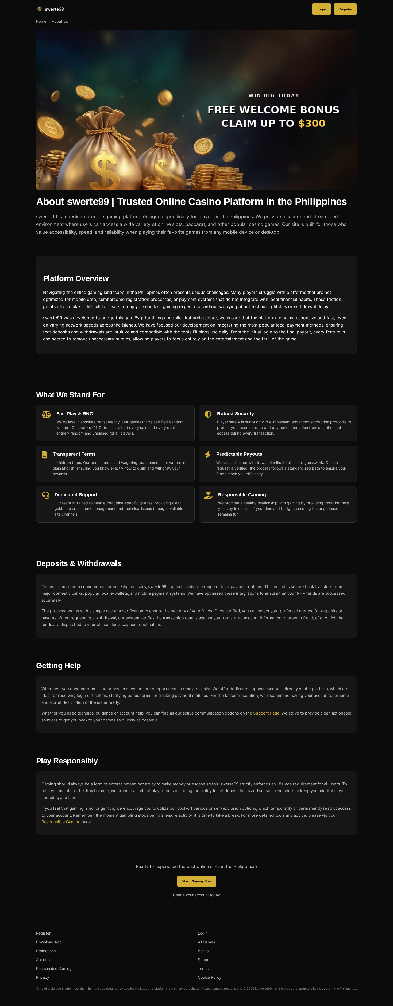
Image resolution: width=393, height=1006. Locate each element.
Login (321, 9)
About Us (44, 959)
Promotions (46, 951)
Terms (203, 968)
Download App (49, 942)
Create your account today (196, 895)
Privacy (42, 977)
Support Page (266, 713)
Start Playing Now (196, 881)
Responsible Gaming (60, 822)
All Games (206, 942)
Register (345, 9)
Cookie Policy (209, 977)
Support (205, 959)
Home (41, 21)
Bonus (203, 951)
